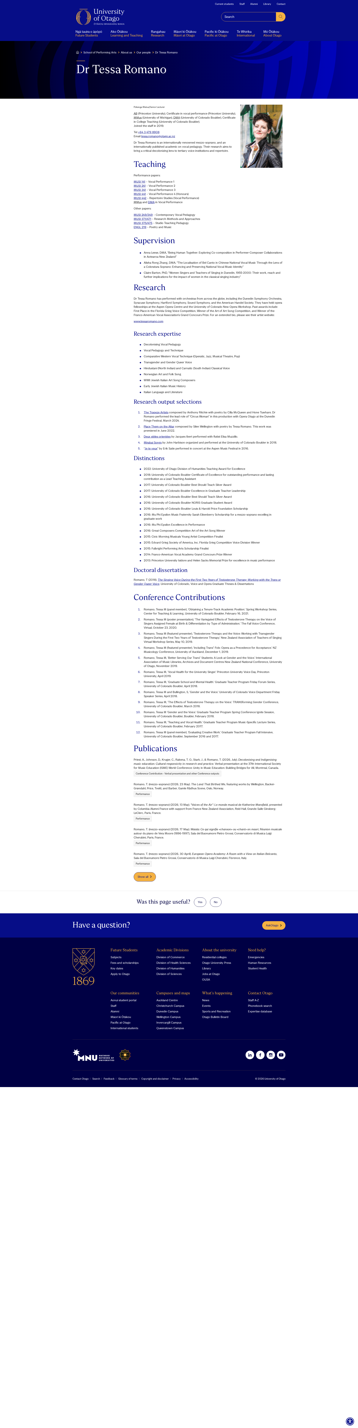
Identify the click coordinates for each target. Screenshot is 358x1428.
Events (206, 1005)
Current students (224, 4)
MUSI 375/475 (143, 222)
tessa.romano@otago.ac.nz (158, 136)
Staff (242, 4)
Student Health (257, 968)
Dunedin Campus (167, 1011)
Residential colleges (214, 957)
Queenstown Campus (170, 1028)
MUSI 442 (140, 197)
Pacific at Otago (121, 1022)
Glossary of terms (128, 1078)
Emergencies (256, 957)
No (216, 901)
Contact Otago (260, 993)
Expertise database (260, 1011)
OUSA (206, 979)
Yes (200, 901)
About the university (219, 950)
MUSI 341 (140, 189)
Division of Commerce (170, 957)
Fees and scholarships (125, 962)
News (205, 1000)
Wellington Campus (168, 1016)
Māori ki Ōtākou (121, 1016)
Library (267, 4)
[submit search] (280, 16)
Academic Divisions (172, 950)
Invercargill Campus (168, 1022)
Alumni (254, 4)
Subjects (116, 957)
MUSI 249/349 (143, 214)
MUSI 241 (140, 185)
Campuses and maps (173, 993)
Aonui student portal (123, 1000)
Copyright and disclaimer (155, 1078)
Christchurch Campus (170, 1005)
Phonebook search (260, 1005)
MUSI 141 (139, 181)
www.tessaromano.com (148, 321)
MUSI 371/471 (142, 218)
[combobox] (248, 16)
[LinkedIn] (250, 1055)
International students (124, 1028)
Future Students (124, 950)
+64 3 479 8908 (148, 132)
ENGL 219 (140, 226)
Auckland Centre (167, 1000)
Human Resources (259, 962)
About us (126, 52)
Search (96, 1078)
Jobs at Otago (211, 973)
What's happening (217, 993)
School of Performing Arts (99, 52)
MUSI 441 (140, 193)
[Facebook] (260, 1055)
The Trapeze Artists (156, 412)
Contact (281, 4)
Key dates (117, 968)
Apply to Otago (120, 973)
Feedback (109, 1078)
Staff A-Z (253, 1000)
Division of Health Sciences (173, 962)
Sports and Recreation (216, 1011)
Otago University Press (216, 962)
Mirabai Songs (153, 442)
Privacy (176, 1078)
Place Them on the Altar (159, 426)
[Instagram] (270, 1055)
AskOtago (272, 925)
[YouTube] (281, 1055)
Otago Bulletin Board (215, 1016)
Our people (143, 52)
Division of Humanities (170, 968)
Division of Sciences (169, 973)
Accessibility (191, 1078)
